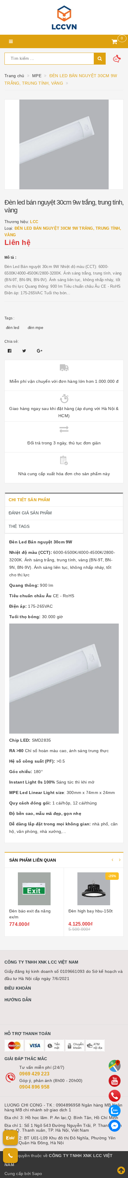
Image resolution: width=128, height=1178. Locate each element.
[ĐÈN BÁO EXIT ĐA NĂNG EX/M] (34, 888)
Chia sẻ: (11, 341)
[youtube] (115, 1081)
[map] (115, 1066)
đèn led (12, 327)
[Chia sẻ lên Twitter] (25, 351)
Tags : (9, 318)
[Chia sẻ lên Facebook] (10, 351)
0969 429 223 (34, 1073)
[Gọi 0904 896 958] (10, 1155)
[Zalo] (115, 1111)
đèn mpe (35, 327)
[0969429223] (115, 1096)
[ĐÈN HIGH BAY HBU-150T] (93, 888)
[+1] (40, 351)
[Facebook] (115, 1126)
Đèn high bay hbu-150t (90, 911)
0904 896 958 (34, 1086)
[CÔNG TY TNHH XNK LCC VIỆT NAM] (64, 17)
